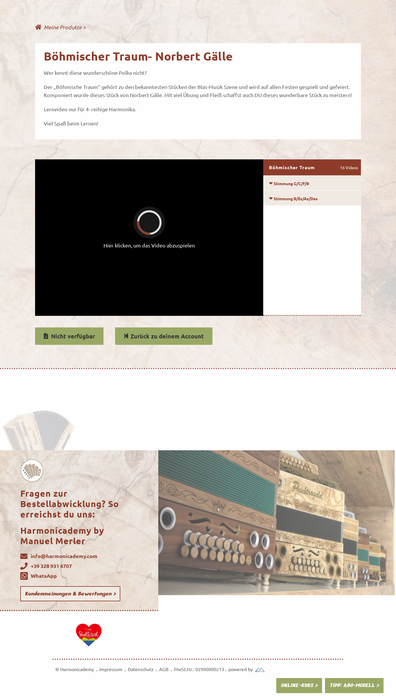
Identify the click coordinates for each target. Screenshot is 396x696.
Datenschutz (142, 669)
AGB (163, 669)
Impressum (112, 669)
